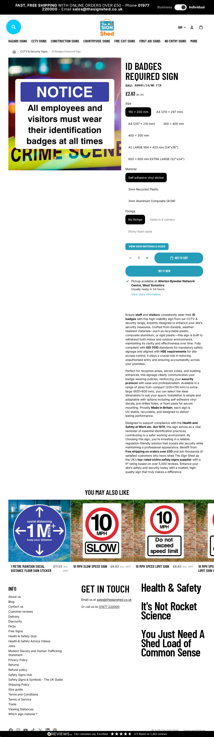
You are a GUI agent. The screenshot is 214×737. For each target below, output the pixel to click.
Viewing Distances (20, 709)
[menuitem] (194, 40)
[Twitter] (40, 730)
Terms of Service (19, 699)
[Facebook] (10, 730)
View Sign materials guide (147, 246)
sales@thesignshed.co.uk (114, 599)
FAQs (12, 626)
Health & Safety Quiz (22, 636)
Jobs (11, 646)
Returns (13, 664)
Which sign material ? (22, 714)
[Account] (191, 27)
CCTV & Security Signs (33, 51)
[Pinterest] (54, 730)
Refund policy (17, 669)
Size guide (15, 689)
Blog (11, 601)
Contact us (15, 606)
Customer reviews (20, 611)
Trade (12, 704)
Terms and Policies (194, 730)
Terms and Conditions (23, 694)
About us (14, 596)
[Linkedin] (47, 730)
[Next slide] (201, 537)
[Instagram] (18, 730)
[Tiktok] (33, 730)
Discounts (15, 621)
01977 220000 (109, 606)
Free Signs (15, 631)
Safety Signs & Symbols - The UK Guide (35, 679)
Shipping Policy (18, 684)
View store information (146, 294)
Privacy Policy (18, 660)
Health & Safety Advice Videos (29, 641)
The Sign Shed (169, 730)
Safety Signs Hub (20, 674)
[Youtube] (25, 730)
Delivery (13, 616)
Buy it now (164, 271)
